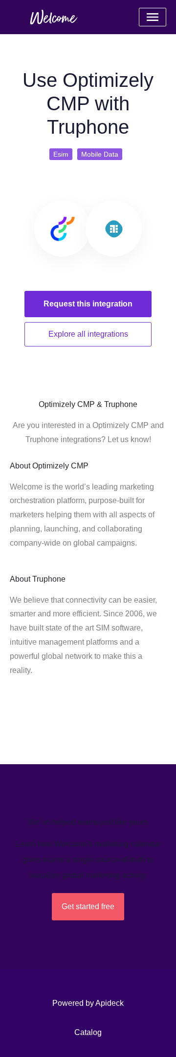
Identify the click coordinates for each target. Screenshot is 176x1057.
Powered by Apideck (88, 1003)
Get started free (88, 906)
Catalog (88, 1032)
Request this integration (88, 304)
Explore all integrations (88, 334)
